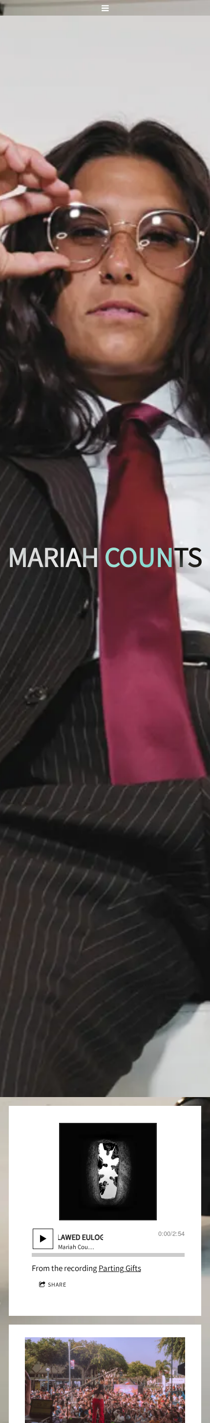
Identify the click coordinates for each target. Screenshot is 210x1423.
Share (57, 1284)
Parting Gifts (120, 1268)
